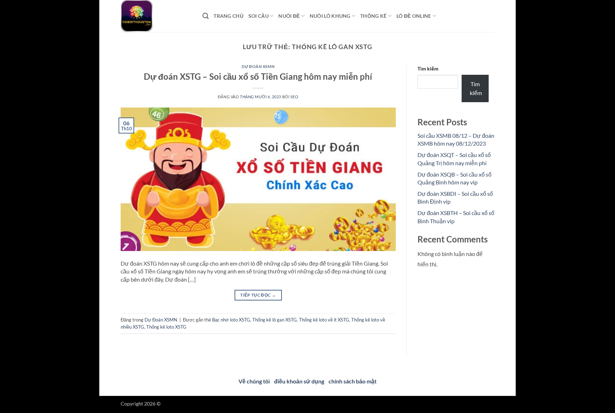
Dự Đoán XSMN (258, 66)
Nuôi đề (289, 16)
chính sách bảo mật (352, 381)
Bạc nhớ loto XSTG (231, 320)
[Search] (206, 16)
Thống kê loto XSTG (166, 327)
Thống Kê (373, 16)
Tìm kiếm (427, 69)
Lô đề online (413, 16)
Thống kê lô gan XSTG (274, 320)
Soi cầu (258, 16)
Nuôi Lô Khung (330, 16)
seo (294, 96)
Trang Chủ (228, 16)
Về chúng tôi (254, 381)
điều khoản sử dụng (299, 381)
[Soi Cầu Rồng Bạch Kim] (156, 16)
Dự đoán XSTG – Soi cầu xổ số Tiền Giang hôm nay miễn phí (258, 76)
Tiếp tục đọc (258, 295)
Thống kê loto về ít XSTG (324, 320)
